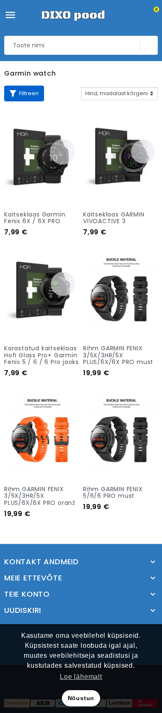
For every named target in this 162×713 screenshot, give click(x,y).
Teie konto (27, 594)
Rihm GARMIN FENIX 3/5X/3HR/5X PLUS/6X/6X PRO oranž (39, 496)
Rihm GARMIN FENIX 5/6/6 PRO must (113, 492)
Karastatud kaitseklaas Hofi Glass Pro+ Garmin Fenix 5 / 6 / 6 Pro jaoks (41, 355)
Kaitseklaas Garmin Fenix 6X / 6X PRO (34, 218)
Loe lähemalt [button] (81, 676)
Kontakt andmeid (41, 562)
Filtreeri (29, 93)
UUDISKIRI (22, 610)
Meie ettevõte (33, 578)
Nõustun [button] (81, 698)
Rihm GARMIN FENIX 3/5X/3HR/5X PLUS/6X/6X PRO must (118, 355)
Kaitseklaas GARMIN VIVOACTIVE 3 (113, 218)
